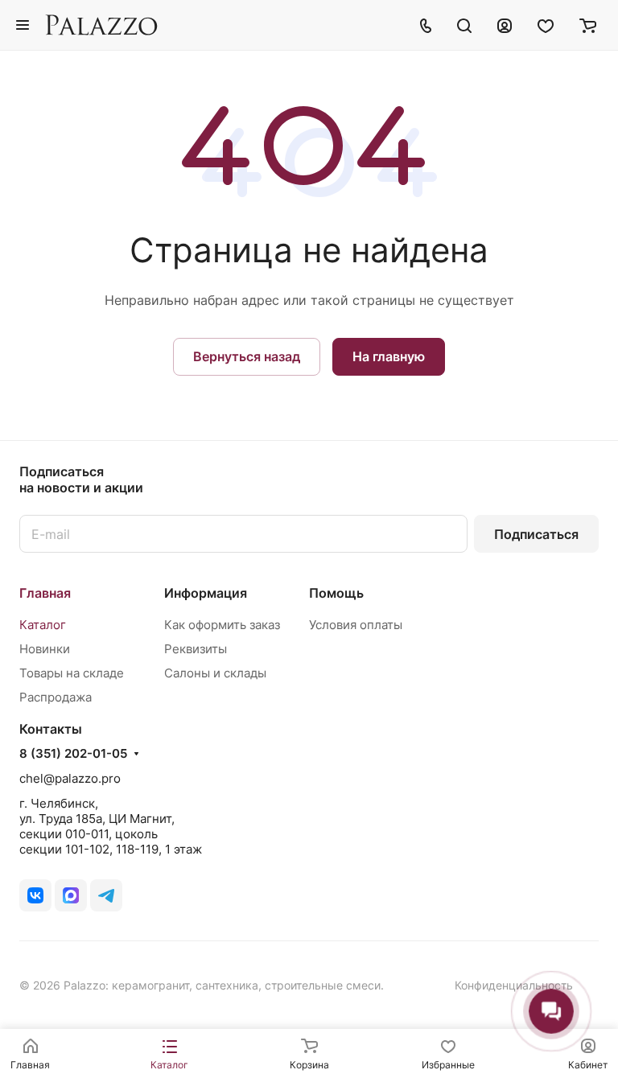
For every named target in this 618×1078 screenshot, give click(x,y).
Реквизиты (195, 648)
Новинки (44, 648)
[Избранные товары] (546, 25)
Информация (205, 593)
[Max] (71, 895)
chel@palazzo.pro (70, 778)
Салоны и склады (215, 673)
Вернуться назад (246, 356)
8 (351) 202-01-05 (73, 754)
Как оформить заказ (222, 624)
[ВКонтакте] (35, 895)
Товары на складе (71, 673)
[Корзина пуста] (587, 25)
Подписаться (536, 534)
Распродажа (55, 697)
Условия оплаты (355, 624)
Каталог (42, 624)
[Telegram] (106, 895)
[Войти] (504, 25)
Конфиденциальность (514, 985)
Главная (45, 593)
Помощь (336, 593)
